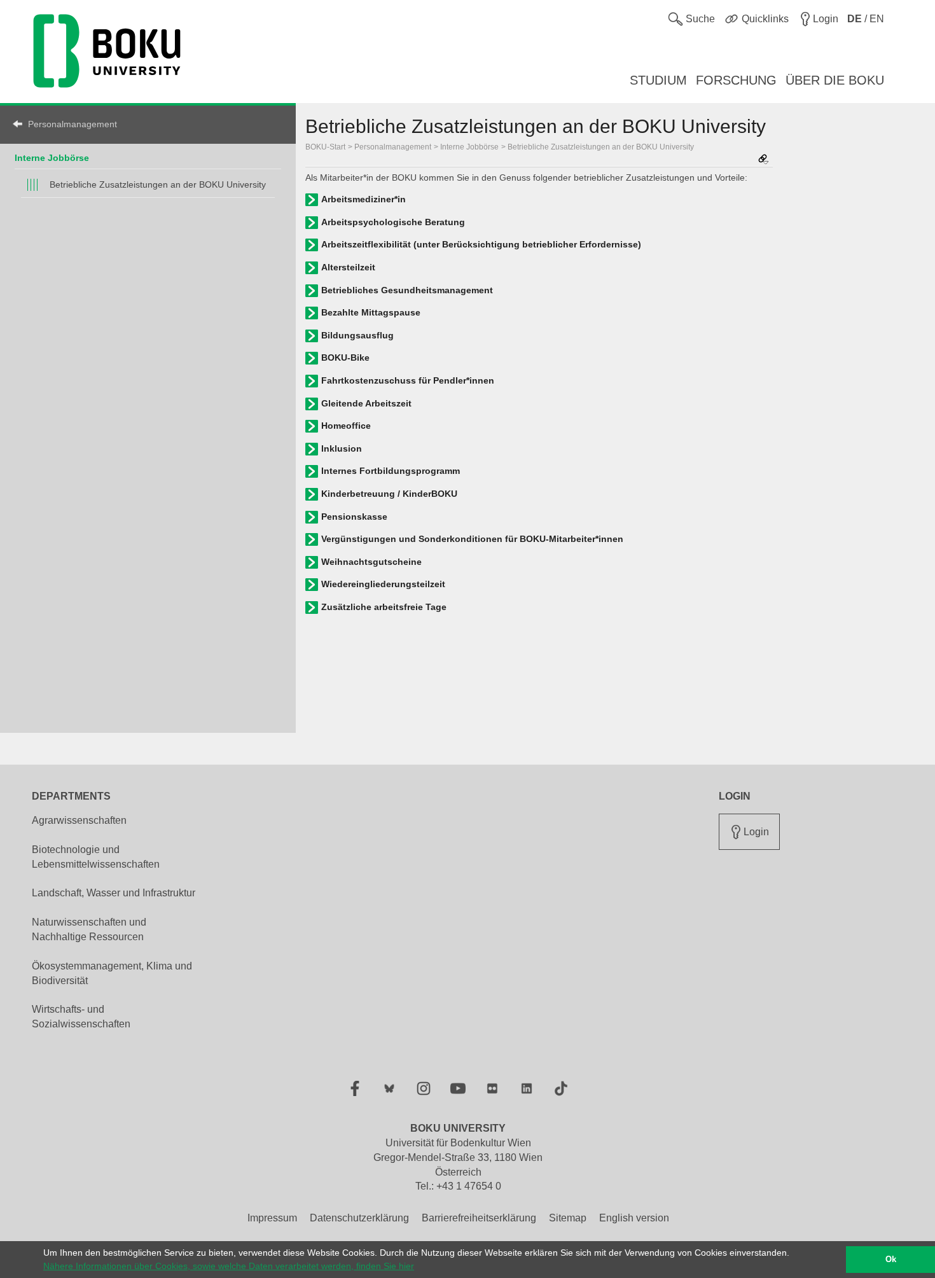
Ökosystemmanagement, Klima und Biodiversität (112, 973)
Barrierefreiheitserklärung (479, 1217)
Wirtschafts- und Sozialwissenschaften (81, 1016)
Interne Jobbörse (52, 158)
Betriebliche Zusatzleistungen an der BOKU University (158, 184)
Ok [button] (890, 1259)
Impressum (272, 1217)
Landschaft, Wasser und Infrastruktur (113, 892)
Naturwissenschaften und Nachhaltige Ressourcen (89, 929)
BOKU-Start (325, 146)
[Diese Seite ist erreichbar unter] (763, 160)
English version (634, 1217)
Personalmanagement (72, 124)
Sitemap (567, 1217)
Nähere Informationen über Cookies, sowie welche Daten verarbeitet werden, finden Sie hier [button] (228, 1266)
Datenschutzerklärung (359, 1217)
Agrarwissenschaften (79, 820)
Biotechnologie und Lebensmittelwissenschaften (96, 857)
